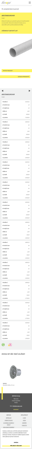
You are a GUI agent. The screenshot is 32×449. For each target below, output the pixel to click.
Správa (16, 442)
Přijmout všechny (16, 445)
